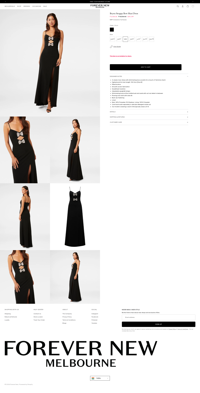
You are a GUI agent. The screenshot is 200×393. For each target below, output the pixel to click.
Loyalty (7, 320)
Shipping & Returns (117, 117)
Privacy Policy (67, 317)
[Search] (177, 6)
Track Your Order (39, 320)
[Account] (182, 6)
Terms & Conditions (68, 320)
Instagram (95, 314)
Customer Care (116, 122)
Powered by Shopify (26, 384)
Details (113, 112)
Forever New (14, 384)
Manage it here (113, 1)
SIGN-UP (158, 324)
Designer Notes (116, 76)
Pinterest (94, 320)
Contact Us (37, 314)
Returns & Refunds (11, 317)
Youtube (94, 323)
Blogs (64, 323)
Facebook (95, 317)
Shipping (8, 314)
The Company (67, 314)
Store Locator (38, 317)
